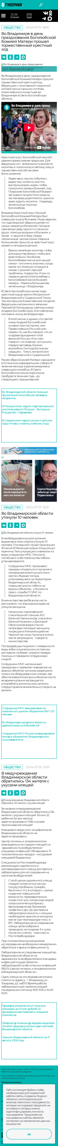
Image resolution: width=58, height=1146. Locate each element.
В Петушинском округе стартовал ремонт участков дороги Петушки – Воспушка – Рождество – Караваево (28, 409)
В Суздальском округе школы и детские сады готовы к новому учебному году (27, 422)
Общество (12, 27)
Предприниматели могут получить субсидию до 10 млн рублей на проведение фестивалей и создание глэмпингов (25, 1010)
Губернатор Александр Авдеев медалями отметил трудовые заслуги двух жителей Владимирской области (28, 1026)
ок (29, 1134)
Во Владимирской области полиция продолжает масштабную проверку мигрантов (25, 395)
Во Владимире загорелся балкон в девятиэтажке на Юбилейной (24, 724)
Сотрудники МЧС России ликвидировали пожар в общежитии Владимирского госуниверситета (28, 736)
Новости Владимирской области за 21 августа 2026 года (26, 1039)
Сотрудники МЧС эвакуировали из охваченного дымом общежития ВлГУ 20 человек (28, 711)
